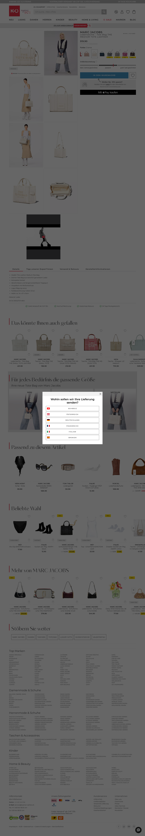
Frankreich (72, 426)
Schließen (100, 394)
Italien (72, 432)
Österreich (72, 414)
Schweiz (72, 408)
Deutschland (72, 420)
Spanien (72, 437)
